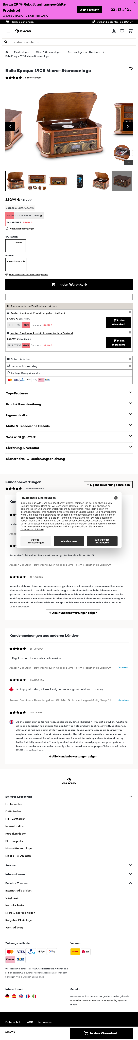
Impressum (45, 1022)
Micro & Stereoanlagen (49, 52)
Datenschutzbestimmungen (83, 1000)
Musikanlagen (22, 52)
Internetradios (14, 826)
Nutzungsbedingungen (112, 1000)
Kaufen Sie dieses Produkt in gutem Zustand (37, 312)
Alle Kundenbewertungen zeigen (74, 613)
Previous (10, 126)
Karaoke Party (14, 905)
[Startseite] (9, 52)
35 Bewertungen (32, 77)
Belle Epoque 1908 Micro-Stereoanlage (27, 56)
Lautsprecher (13, 804)
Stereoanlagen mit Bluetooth (84, 52)
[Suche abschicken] (5, 42)
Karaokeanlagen (15, 833)
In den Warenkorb (72, 284)
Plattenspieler (14, 841)
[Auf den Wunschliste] (131, 69)
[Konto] (114, 31)
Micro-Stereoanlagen (19, 848)
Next (128, 126)
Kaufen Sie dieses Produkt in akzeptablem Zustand (41, 333)
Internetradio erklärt (18, 890)
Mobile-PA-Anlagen (18, 856)
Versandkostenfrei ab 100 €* (115, 21)
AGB (30, 1022)
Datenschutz (13, 1022)
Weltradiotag (14, 927)
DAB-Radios (13, 811)
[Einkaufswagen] (130, 31)
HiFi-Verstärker (15, 819)
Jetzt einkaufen (89, 9)
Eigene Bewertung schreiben (109, 485)
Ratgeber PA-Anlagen (19, 920)
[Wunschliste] (122, 31)
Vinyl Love (12, 898)
